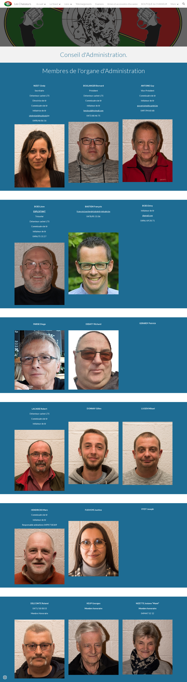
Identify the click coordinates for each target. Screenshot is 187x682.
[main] (93, 54)
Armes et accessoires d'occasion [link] (122, 4)
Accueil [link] (39, 4)
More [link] (173, 4)
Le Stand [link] (54, 4)
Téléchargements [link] (84, 4)
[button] (183, 4)
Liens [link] (66, 4)
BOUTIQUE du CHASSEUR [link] (154, 4)
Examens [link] (99, 4)
